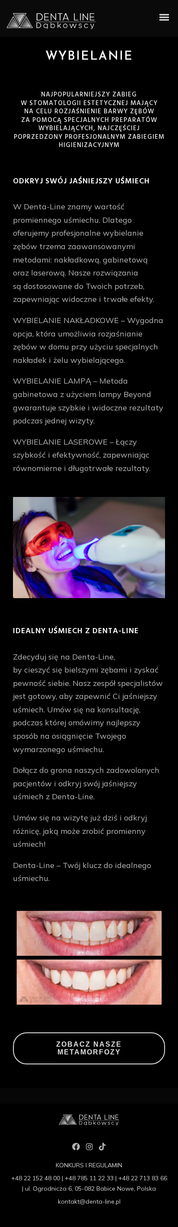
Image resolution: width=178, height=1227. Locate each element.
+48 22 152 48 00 (35, 1178)
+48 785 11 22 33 (89, 1178)
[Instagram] (89, 1148)
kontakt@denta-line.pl (89, 1201)
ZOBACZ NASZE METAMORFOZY (89, 1048)
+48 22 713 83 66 (142, 1178)
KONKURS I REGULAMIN (89, 1165)
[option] (89, 548)
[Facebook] (76, 1148)
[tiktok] (102, 1148)
